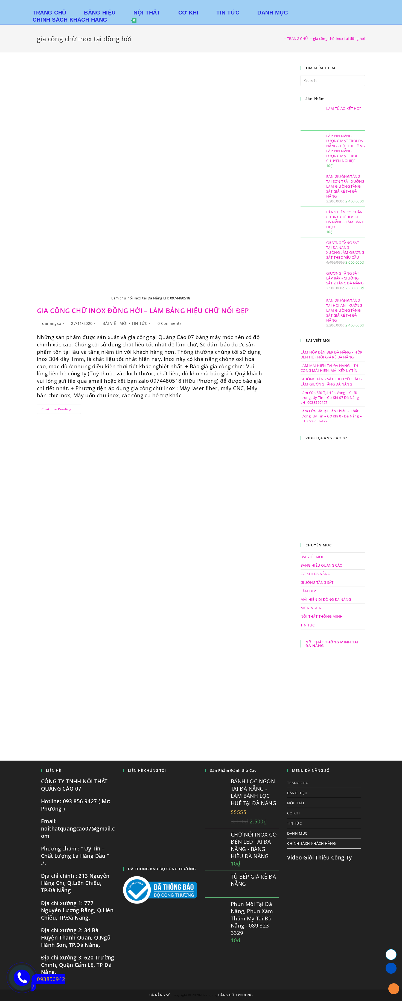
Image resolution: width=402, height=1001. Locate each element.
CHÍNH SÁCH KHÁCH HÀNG (311, 843)
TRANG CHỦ (297, 782)
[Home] (280, 38)
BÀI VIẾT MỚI (115, 323)
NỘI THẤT (296, 802)
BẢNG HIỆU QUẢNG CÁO (322, 565)
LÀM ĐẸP (308, 590)
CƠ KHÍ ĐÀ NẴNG (315, 573)
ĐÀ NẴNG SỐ (160, 995)
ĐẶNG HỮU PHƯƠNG (235, 995)
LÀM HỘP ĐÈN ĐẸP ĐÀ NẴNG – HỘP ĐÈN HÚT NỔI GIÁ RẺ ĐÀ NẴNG (332, 355)
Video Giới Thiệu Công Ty (319, 857)
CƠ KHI (293, 813)
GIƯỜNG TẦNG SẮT (317, 582)
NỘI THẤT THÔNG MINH (322, 616)
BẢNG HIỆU (297, 792)
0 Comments (170, 323)
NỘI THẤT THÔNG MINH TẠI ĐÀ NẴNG (332, 644)
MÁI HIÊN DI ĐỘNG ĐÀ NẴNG (326, 599)
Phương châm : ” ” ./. (75, 856)
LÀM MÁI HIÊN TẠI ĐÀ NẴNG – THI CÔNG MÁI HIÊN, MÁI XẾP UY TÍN (330, 368)
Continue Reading (61, 410)
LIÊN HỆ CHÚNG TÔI (147, 770)
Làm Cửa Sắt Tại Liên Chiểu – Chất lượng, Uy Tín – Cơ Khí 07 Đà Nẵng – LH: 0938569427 (331, 415)
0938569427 (48, 983)
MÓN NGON (311, 607)
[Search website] (149, 19)
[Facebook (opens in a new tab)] (373, 5)
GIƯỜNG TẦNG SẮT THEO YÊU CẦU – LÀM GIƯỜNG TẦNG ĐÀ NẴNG (332, 381)
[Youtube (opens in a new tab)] (381, 5)
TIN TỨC (139, 323)
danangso (51, 323)
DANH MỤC (297, 833)
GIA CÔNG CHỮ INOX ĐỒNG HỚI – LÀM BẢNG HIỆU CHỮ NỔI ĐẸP (143, 310)
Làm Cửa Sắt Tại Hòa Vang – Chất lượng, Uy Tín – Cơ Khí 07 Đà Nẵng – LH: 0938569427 (331, 397)
